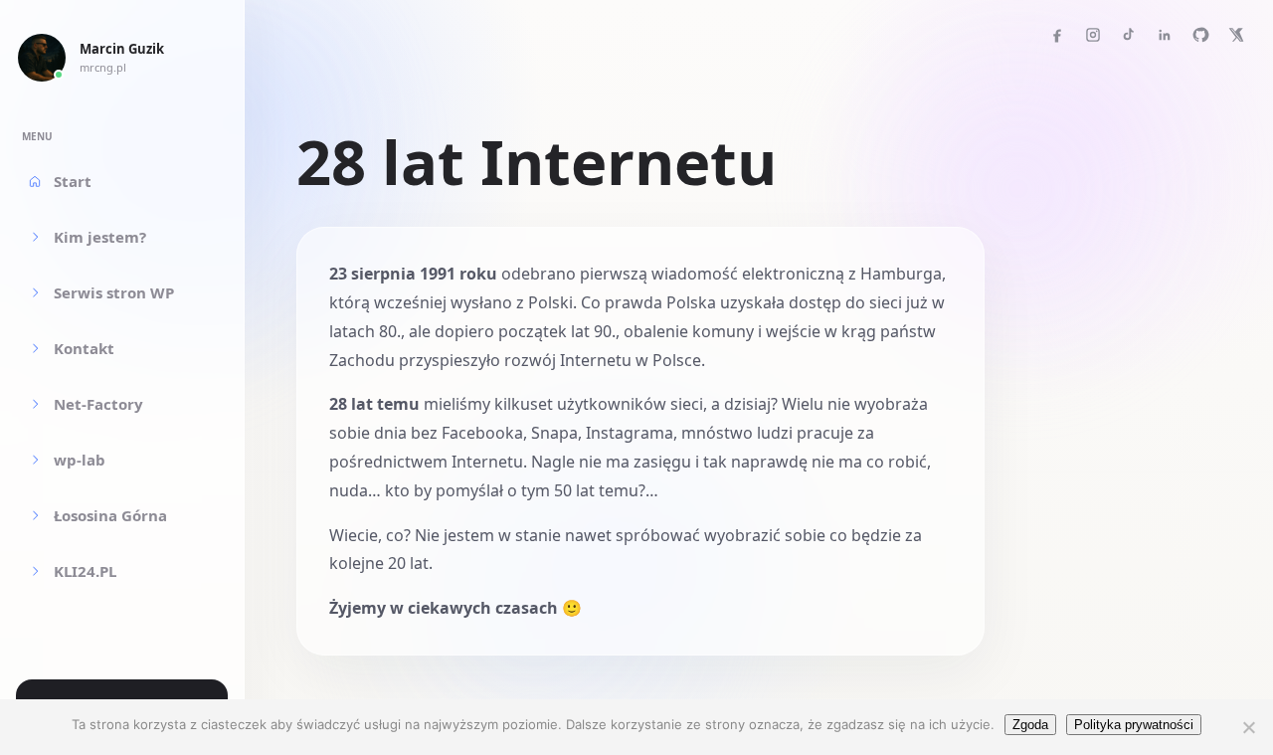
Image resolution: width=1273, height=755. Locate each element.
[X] (1236, 35)
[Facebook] (1057, 35)
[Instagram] (1093, 35)
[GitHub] (1200, 35)
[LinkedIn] (1165, 35)
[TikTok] (1129, 35)
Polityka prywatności (1133, 724)
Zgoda (1030, 724)
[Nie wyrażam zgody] (1248, 727)
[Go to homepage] (42, 58)
